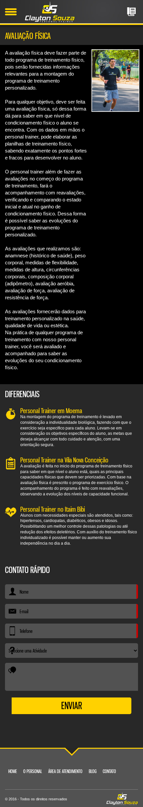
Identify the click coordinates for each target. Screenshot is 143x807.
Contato (109, 771)
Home (12, 771)
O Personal (32, 771)
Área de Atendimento (65, 771)
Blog (92, 771)
